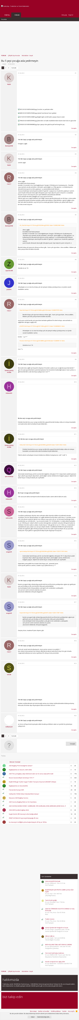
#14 (75, 507)
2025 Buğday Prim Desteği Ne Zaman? (20, 766)
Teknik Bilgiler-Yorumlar (52, 940)
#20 (75, 715)
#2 (75, 135)
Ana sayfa (71, 1011)
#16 (75, 576)
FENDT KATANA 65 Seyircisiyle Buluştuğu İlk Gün (23, 818)
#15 (75, 541)
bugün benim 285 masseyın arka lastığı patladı (23, 814)
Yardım (64, 1011)
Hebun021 (9, 393)
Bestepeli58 (9, 146)
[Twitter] (21, 1002)
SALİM (9, 674)
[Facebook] (3, 1002)
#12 (75, 465)
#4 (75, 173)
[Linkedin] (11, 1002)
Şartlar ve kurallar (43, 1011)
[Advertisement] (39, 36)
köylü (4, 64)
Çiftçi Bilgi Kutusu (50, 895)
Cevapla (73, 128)
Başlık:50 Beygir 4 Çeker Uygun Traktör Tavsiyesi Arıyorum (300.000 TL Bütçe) (32, 782)
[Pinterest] (14, 1002)
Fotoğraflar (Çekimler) (52, 948)
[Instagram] (7, 1002)
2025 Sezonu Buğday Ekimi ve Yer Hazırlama (22, 802)
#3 (75, 154)
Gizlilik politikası (56, 1011)
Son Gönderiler (46, 876)
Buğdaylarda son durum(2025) (18, 786)
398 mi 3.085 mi (49, 936)
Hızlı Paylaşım (49, 885)
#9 (75, 359)
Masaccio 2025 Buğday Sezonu (18, 798)
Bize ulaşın (33, 1011)
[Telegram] (18, 1002)
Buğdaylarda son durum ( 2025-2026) (20, 770)
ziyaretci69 (9, 270)
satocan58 (9, 518)
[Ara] (76, 14)
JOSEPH (9, 289)
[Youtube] (25, 1002)
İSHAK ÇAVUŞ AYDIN (9, 371)
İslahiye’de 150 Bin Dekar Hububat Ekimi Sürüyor (24, 794)
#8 (75, 299)
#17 (75, 602)
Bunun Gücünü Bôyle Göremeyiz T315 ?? (21, 778)
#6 (75, 259)
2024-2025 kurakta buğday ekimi (19, 810)
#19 (75, 663)
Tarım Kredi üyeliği (51, 900)
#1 (75, 73)
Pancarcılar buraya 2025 (16, 790)
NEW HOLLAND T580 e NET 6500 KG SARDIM (58, 944)
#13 (75, 488)
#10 (75, 382)
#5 (75, 215)
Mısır (46, 914)
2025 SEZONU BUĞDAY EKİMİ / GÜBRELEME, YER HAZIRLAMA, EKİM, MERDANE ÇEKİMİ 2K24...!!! (37, 806)
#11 (75, 434)
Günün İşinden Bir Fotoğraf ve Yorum (56, 928)
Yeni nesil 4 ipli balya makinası (54, 953)
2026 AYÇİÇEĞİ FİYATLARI (52, 881)
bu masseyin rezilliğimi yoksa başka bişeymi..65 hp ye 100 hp (28, 822)
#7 (75, 278)
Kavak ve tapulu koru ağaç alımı (55, 962)
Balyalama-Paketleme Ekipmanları (55, 957)
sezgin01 (9, 552)
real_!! (9, 184)
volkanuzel (9, 727)
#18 (75, 641)
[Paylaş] (73, 73)
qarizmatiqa (9, 476)
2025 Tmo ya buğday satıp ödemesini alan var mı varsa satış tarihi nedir (31, 774)
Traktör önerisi (49, 919)
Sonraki (13, 68)
